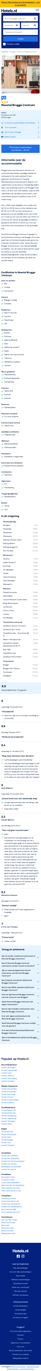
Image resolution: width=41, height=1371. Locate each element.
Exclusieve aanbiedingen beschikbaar (20, 123)
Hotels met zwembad (10, 1158)
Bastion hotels (7, 1231)
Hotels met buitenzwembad (12, 1161)
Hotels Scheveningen (10, 1100)
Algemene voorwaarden (20, 1343)
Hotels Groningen (8, 1067)
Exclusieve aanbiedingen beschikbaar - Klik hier (21, 148)
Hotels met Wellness (9, 1155)
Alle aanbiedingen (20, 1268)
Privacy (20, 1339)
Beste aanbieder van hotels (20, 1350)
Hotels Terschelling (9, 1078)
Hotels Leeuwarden (9, 1070)
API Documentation (19, 1367)
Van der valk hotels (9, 1220)
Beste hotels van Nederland (12, 1185)
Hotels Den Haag (8, 1094)
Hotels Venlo (6, 1124)
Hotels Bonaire (21, 1313)
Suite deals (20, 1276)
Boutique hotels (8, 1177)
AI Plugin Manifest (13, 1369)
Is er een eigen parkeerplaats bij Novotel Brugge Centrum (16, 1017)
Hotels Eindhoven (8, 1113)
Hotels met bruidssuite (10, 1204)
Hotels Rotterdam (8, 1091)
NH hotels (5, 1225)
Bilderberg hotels (8, 1233)
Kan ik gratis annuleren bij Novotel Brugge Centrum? (17, 981)
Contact (20, 1335)
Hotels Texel (6, 1073)
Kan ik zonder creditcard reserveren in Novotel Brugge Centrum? (18, 957)
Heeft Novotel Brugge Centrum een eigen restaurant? (17, 1003)
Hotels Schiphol (7, 1102)
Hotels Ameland (7, 1081)
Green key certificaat (20, 1287)
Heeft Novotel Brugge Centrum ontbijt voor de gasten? (19, 1024)
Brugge (12, 52)
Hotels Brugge (7, 1140)
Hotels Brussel (7, 1131)
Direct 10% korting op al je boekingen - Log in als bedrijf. (20, 3)
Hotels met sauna (8, 1169)
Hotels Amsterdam (9, 1089)
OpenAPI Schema (33, 1367)
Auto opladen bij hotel (10, 1212)
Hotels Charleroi (7, 1145)
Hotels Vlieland (7, 1075)
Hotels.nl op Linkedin (20, 1354)
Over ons (20, 1346)
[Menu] (37, 10)
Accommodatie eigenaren (20, 1331)
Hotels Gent (6, 1137)
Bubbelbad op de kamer (11, 1166)
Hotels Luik (5, 1142)
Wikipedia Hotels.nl (20, 1358)
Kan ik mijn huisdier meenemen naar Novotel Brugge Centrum (18, 1010)
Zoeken (21, 39)
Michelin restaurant (20, 1295)
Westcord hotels (8, 1222)
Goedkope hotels (8, 1198)
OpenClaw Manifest (27, 1369)
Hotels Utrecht (7, 1097)
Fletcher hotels (7, 1228)
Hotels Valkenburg (8, 1118)
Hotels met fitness (9, 1164)
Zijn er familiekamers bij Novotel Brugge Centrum (19, 1038)
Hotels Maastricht (8, 1110)
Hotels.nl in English (20, 1317)
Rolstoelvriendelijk (8, 1209)
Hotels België (20, 1310)
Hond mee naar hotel (10, 1201)
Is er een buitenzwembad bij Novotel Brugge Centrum (18, 1031)
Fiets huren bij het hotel (11, 1190)
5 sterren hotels (8, 1180)
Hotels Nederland (20, 1306)
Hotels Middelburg (8, 1115)
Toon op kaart (10, 127)
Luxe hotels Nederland (10, 1182)
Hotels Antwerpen (8, 1134)
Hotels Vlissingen (8, 1121)
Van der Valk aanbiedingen (20, 1272)
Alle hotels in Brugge (13, 132)
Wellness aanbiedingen (20, 1279)
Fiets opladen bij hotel (10, 1188)
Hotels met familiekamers (11, 1206)
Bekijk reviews (10, 137)
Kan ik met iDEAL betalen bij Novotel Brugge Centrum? (18, 988)
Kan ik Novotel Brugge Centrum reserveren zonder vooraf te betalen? (18, 964)
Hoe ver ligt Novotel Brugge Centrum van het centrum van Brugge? (18, 995)
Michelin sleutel (20, 1291)
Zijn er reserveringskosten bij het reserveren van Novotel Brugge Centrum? (16, 973)
